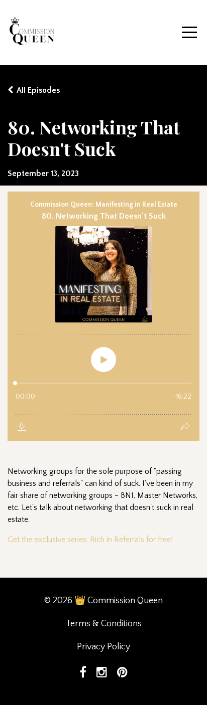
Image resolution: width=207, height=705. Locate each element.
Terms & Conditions (104, 624)
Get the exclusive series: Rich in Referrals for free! (90, 539)
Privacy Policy (103, 647)
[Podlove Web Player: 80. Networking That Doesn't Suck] (103, 316)
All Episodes (38, 90)
